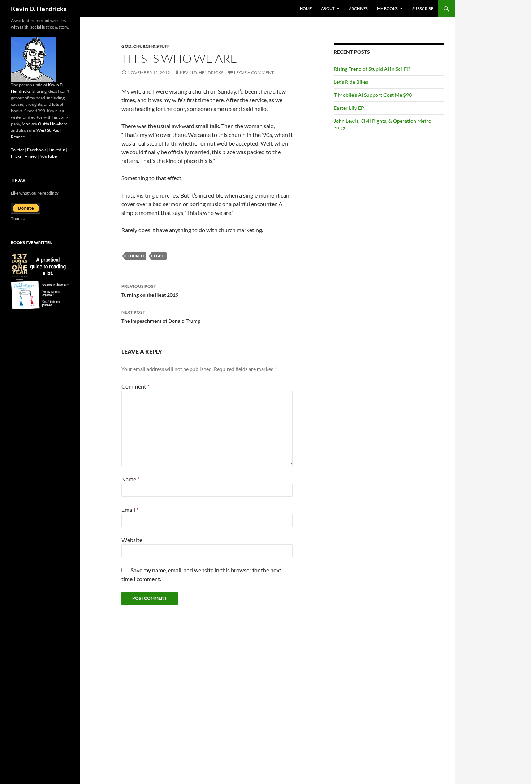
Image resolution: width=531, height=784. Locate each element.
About (327, 8)
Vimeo (31, 156)
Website (131, 539)
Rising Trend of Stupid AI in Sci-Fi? (372, 69)
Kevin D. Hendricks (38, 9)
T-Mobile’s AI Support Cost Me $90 (373, 95)
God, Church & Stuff (145, 46)
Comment (135, 386)
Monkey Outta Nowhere (45, 123)
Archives (358, 8)
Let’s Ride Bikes (351, 82)
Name (130, 479)
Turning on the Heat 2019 (149, 290)
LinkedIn (57, 149)
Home (306, 8)
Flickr (16, 156)
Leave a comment (254, 72)
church (136, 256)
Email (129, 509)
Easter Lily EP (349, 108)
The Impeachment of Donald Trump (160, 316)
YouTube (48, 156)
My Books (387, 8)
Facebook (36, 149)
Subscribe (422, 8)
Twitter (17, 149)
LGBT (159, 256)
